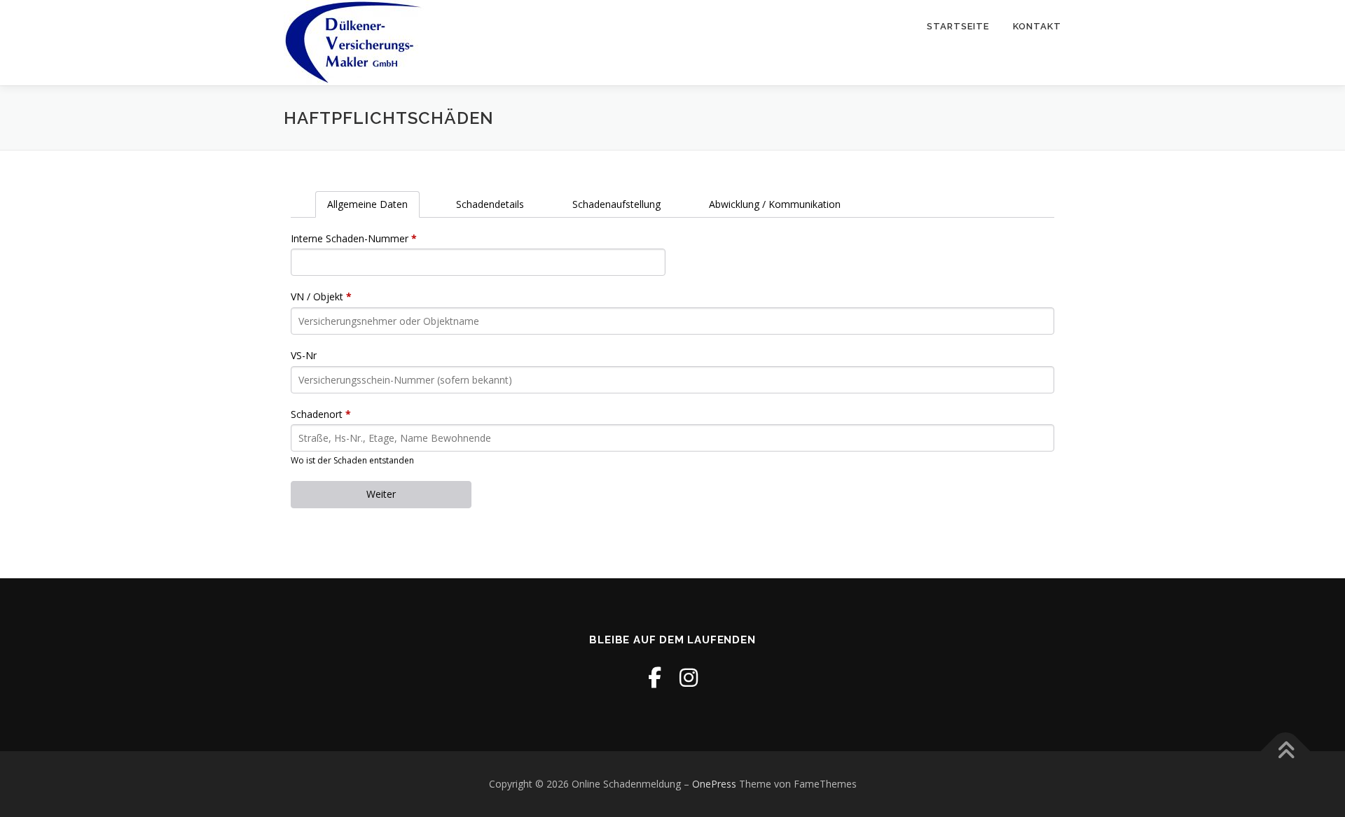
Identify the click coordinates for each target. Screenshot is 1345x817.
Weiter (381, 494)
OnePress (714, 783)
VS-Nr (304, 355)
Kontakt (1037, 26)
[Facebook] (654, 677)
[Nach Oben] (1286, 751)
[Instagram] (689, 677)
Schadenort (321, 414)
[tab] (367, 204)
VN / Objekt (321, 296)
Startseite (958, 26)
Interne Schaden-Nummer (354, 238)
